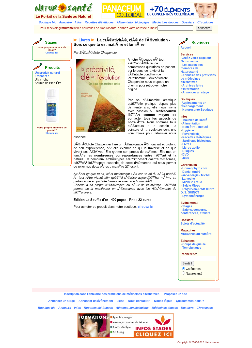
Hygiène (188, 130)
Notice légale (163, 301)
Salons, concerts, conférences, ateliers (195, 211)
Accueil (186, 47)
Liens (120, 301)
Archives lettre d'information (192, 87)
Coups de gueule (194, 244)
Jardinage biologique (196, 140)
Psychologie (191, 134)
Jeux (185, 158)
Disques (188, 151)
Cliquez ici (52, 52)
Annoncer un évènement (96, 301)
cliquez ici (146, 207)
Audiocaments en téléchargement (193, 104)
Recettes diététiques (196, 137)
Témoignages (191, 247)
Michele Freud (192, 182)
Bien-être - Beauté (195, 127)
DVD (185, 154)
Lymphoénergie (193, 196)
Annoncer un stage (195, 92)
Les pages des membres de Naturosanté (192, 68)
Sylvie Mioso (191, 185)
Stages (187, 206)
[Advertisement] (49, 152)
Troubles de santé (194, 120)
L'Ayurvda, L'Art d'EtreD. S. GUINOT (197, 190)
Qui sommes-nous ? (190, 301)
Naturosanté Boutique (197, 109)
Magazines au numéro (196, 234)
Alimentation (191, 123)
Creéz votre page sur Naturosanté (196, 59)
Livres (84, 40)
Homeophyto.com (194, 168)
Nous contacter (139, 301)
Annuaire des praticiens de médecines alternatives (198, 78)
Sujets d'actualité (193, 223)
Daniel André (191, 172)
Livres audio (191, 147)
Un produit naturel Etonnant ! (47, 74)
